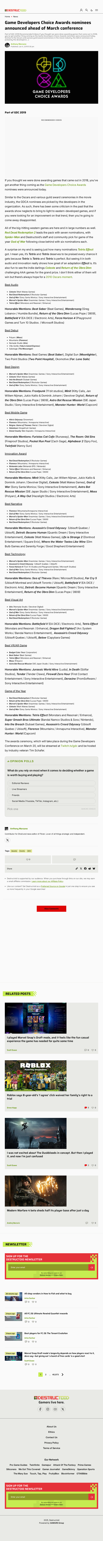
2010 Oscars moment (59, 277)
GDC (29, 851)
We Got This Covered (29, 1469)
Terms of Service (45, 1275)
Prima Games (84, 1465)
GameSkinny (68, 1469)
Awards (14, 851)
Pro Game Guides (18, 1465)
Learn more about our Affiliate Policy (47, 881)
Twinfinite (35, 1465)
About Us (51, 1426)
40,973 (55, 1374)
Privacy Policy (58, 1275)
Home (7, 17)
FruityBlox (54, 1473)
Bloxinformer (67, 1473)
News (15, 17)
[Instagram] (7, 840)
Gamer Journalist (51, 1469)
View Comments (51, 908)
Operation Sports (86, 1469)
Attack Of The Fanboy (64, 1465)
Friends (15, 795)
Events (22, 851)
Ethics (51, 1432)
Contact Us (51, 1437)
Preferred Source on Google (53, 886)
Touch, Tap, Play (38, 1473)
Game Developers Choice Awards (65, 184)
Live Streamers (19, 789)
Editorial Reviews (20, 783)
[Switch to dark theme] (91, 10)
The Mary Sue (21, 1473)
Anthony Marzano (18, 44)
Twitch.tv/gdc (69, 745)
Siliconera (11, 1469)
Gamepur (46, 1465)
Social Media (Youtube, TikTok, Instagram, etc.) (35, 801)
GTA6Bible (82, 1473)
